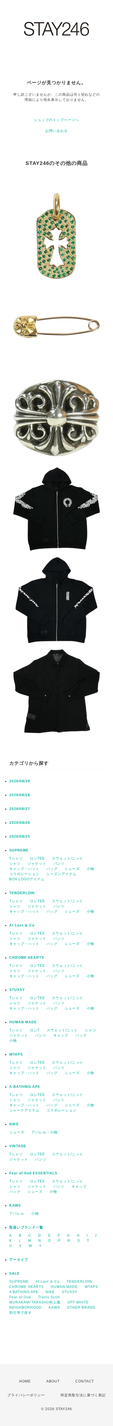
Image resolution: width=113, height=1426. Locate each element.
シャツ (15, 864)
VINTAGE (17, 1146)
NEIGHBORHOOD (25, 1308)
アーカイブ (18, 1260)
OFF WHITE (78, 1302)
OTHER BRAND (82, 1308)
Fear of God (20, 1297)
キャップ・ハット (24, 869)
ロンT (35, 1030)
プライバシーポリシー (26, 1395)
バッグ (52, 869)
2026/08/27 (19, 809)
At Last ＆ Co (21, 925)
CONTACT (84, 1381)
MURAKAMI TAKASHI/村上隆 (35, 1302)
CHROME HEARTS (26, 958)
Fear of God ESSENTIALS (33, 1173)
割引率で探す (20, 1313)
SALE (14, 1273)
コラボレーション (24, 874)
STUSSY (17, 990)
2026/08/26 (19, 823)
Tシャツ (16, 858)
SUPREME (19, 850)
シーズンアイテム (61, 874)
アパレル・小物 (44, 1132)
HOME (25, 1381)
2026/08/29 (19, 781)
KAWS (15, 1205)
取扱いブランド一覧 (26, 1227)
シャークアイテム (24, 1110)
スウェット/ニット (67, 858)
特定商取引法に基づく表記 (83, 1395)
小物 (90, 869)
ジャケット (37, 864)
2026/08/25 (19, 836)
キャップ (60, 1035)
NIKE (14, 1124)
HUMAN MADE (23, 1022)
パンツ (59, 864)
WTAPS (16, 1054)
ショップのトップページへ (56, 120)
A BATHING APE (24, 1087)
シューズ (72, 869)
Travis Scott (49, 1297)
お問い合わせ (56, 131)
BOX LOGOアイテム (27, 879)
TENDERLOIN (22, 893)
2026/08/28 (19, 795)
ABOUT (53, 1381)
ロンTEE (37, 858)
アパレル (16, 1214)
